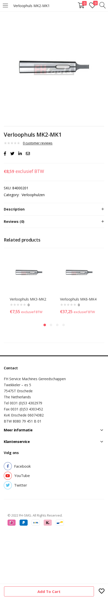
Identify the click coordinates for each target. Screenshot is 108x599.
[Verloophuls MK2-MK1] (5, 154)
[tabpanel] (29, 284)
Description (14, 209)
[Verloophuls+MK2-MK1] (12, 154)
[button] (22, 466)
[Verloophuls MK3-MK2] (29, 273)
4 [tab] (63, 325)
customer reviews (37, 143)
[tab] (54, 209)
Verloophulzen (33, 194)
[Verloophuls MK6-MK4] (79, 273)
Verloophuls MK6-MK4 (78, 299)
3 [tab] (57, 325)
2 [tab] (51, 325)
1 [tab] (44, 325)
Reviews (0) (14, 221)
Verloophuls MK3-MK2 (28, 299)
